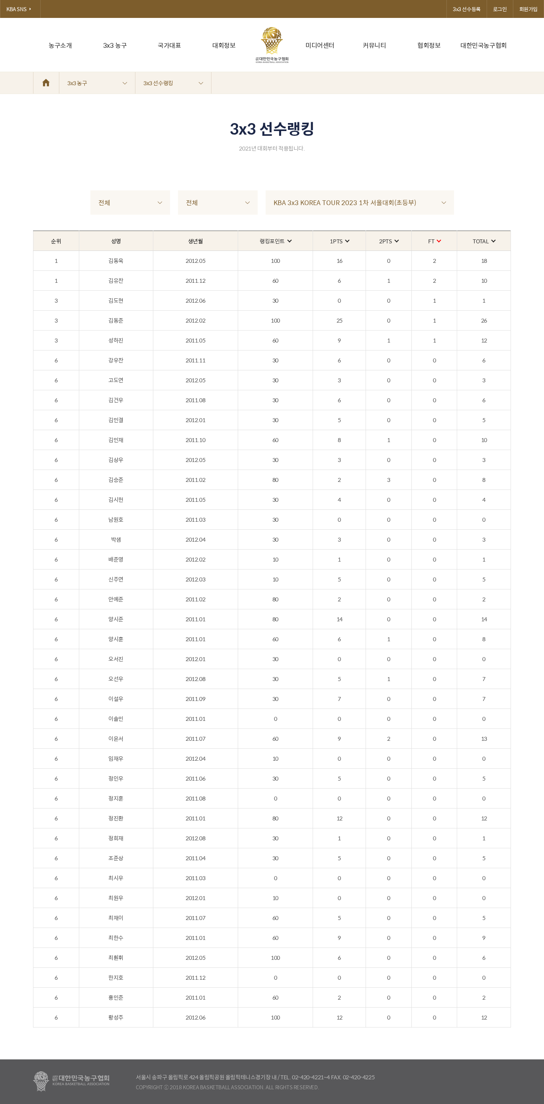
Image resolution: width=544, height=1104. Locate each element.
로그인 (500, 9)
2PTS (385, 241)
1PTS (336, 241)
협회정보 (428, 45)
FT (431, 241)
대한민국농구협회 (483, 45)
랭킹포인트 (272, 241)
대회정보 (223, 45)
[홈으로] (46, 83)
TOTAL (481, 241)
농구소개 (60, 45)
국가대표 (169, 45)
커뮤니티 (374, 45)
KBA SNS (16, 9)
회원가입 (528, 9)
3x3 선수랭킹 (158, 82)
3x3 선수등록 (467, 9)
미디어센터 (320, 45)
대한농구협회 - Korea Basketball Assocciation (71, 1081)
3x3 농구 (115, 45)
